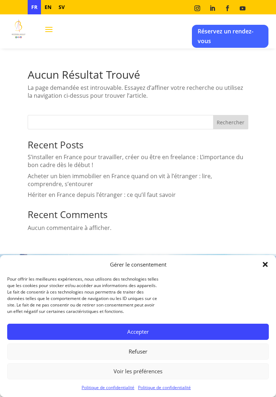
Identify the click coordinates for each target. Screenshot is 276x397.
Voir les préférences (138, 371)
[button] (265, 264)
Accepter (138, 331)
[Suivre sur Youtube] (242, 8)
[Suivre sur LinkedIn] (212, 8)
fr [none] (34, 7)
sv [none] (62, 7)
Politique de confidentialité (108, 387)
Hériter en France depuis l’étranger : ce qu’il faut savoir (102, 195)
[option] (48, 7)
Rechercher (230, 122)
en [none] (48, 7)
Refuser (138, 351)
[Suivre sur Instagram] (197, 8)
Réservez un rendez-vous (225, 36)
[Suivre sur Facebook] (227, 8)
